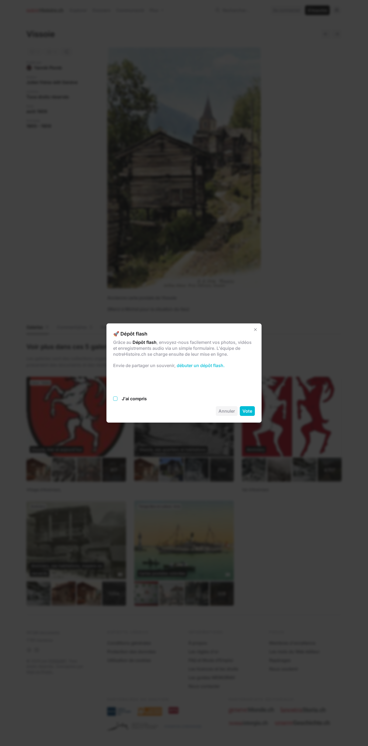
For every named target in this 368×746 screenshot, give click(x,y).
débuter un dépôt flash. (200, 365)
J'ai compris (134, 398)
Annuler (226, 411)
